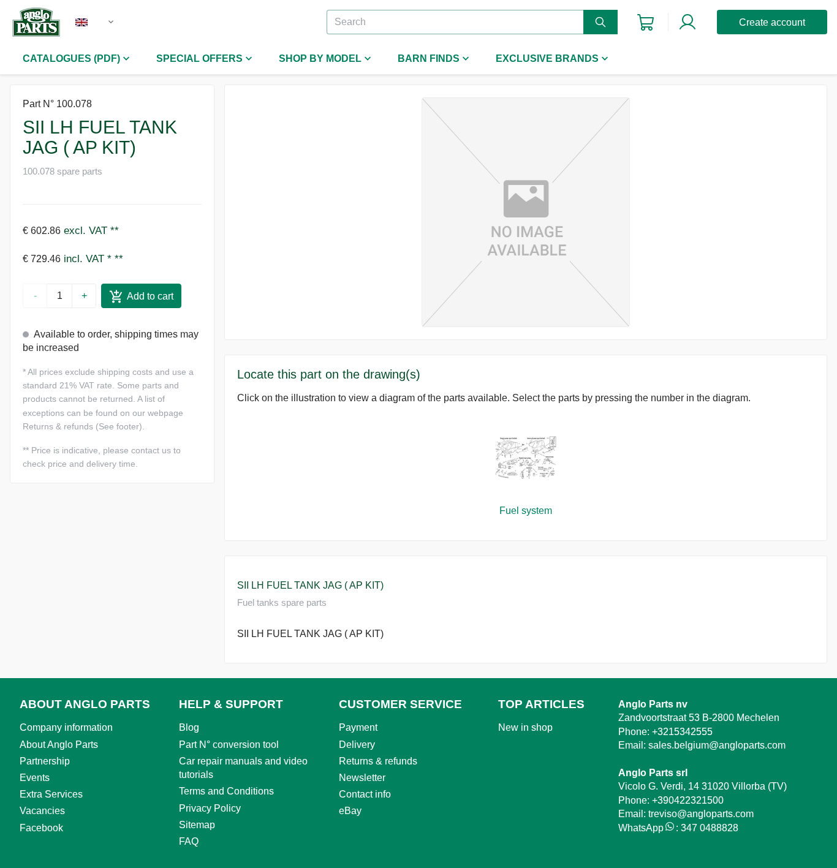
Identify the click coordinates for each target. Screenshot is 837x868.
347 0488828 (709, 828)
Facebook (41, 828)
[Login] (687, 22)
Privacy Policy (210, 808)
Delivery (357, 744)
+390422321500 (688, 800)
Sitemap (197, 825)
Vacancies (42, 811)
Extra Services (51, 794)
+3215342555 (682, 731)
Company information (66, 727)
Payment (358, 727)
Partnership (45, 761)
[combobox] (106, 22)
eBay (350, 811)
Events (35, 777)
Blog (189, 727)
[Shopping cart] (645, 22)
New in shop (525, 727)
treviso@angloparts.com (701, 814)
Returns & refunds (378, 761)
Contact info (365, 794)
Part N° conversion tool (229, 744)
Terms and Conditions (226, 791)
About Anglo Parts (59, 744)
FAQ (189, 841)
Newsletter (362, 777)
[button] (525, 212)
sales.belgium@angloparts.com (717, 745)
